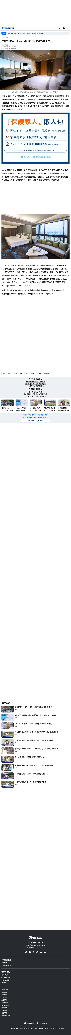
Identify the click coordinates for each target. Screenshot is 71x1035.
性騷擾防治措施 (6, 977)
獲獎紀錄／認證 (6, 1015)
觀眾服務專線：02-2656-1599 (35, 947)
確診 (27, 373)
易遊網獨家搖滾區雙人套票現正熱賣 (35, 394)
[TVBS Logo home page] (8, 28)
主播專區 (4, 1000)
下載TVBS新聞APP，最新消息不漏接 (35, 415)
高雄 (4, 373)
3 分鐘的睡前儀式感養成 (36, 386)
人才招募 (4, 997)
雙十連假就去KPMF (35, 392)
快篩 (32, 373)
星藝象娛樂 (4, 1002)
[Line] (30, 952)
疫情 (21, 373)
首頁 (2, 37)
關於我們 (4, 963)
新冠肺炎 (46, 373)
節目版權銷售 (5, 1005)
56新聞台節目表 (6, 965)
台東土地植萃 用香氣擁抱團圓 (35, 382)
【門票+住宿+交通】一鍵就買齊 (35, 396)
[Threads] (34, 952)
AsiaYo (39, 373)
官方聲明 (4, 1013)
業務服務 (4, 1010)
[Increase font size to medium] (60, 28)
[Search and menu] (67, 28)
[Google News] (45, 952)
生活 (7, 37)
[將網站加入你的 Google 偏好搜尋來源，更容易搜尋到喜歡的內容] (35, 420)
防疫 (9, 373)
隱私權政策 (4, 975)
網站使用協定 (5, 980)
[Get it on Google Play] (42, 1023)
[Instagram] (37, 952)
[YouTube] (41, 952)
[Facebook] (26, 952)
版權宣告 (4, 983)
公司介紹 (4, 992)
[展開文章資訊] (68, 46)
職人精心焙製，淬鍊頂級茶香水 (35, 384)
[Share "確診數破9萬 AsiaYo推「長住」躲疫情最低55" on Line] (64, 28)
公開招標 (4, 1008)
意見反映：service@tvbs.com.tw (35, 945)
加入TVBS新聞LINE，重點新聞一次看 (35, 417)
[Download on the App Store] (29, 1023)
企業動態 (4, 995)
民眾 (15, 373)
